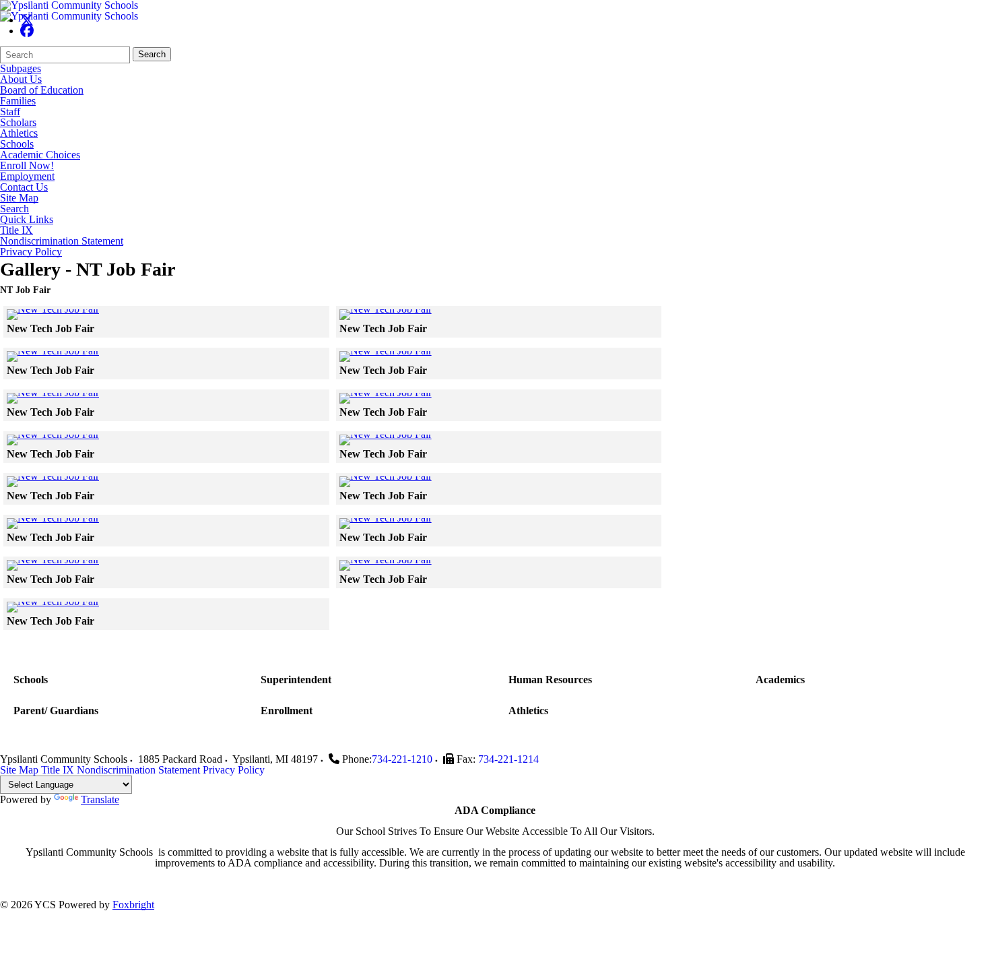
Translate (100, 799)
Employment (27, 176)
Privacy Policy (31, 252)
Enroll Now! (27, 165)
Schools (17, 144)
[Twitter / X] (27, 20)
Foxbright (133, 904)
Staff (10, 111)
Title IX (16, 230)
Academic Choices (40, 155)
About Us (21, 79)
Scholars (18, 122)
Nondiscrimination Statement (61, 241)
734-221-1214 (508, 759)
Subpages (20, 68)
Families (18, 101)
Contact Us (24, 187)
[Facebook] (27, 30)
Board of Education (42, 90)
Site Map (19, 198)
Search (152, 54)
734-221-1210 (402, 759)
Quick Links (26, 219)
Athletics (19, 133)
